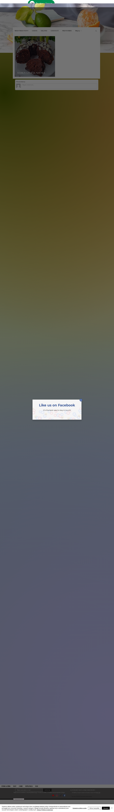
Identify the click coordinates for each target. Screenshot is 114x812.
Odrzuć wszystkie (94, 808)
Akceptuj (105, 808)
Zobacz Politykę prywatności (45, 810)
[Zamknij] (112, 808)
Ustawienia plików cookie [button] (80, 808)
